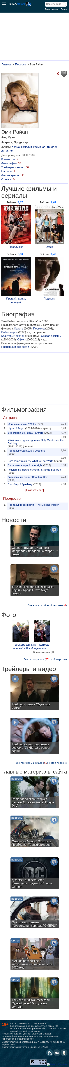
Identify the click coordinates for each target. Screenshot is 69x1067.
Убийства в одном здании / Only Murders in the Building (36, 442)
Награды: (8, 171)
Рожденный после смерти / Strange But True (34, 469)
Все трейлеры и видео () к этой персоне (41, 762)
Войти (64, 9)
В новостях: (9, 159)
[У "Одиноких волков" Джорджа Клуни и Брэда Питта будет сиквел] (34, 580)
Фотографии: (11, 163)
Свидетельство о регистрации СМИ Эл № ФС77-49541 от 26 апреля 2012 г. (33, 1043)
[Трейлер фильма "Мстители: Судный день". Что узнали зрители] (34, 993)
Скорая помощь (51, 335)
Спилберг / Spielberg (20, 484)
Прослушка (16, 246)
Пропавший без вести (15, 346)
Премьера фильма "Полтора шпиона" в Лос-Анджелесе (31, 646)
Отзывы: (8, 179)
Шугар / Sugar (16, 428)
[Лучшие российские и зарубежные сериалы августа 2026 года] (34, 954)
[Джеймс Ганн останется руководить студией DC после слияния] (34, 873)
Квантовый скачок (12, 335)
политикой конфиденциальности (19, 1036)
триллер (52, 146)
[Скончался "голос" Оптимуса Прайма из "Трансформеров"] (34, 832)
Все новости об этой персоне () (47, 605)
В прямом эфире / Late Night (25, 465)
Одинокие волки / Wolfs (22, 423)
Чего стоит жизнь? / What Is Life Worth (30, 460)
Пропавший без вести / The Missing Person (33, 504)
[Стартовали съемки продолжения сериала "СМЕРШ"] (34, 913)
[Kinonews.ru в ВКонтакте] (56, 1052)
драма (16, 146)
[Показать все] (34, 490)
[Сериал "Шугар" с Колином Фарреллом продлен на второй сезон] (34, 541)
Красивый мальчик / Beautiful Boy (27, 476)
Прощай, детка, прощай (16, 300)
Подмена (49, 298)
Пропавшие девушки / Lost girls (26, 450)
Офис (49, 246)
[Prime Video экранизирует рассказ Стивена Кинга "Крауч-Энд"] (34, 792)
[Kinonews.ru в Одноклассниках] (64, 1052)
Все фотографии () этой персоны (45, 659)
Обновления (39, 1023)
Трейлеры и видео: (15, 167)
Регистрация (51, 9)
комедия (26, 146)
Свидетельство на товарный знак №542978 (25, 1047)
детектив (7, 150)
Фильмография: (13, 175)
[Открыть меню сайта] (4, 5)
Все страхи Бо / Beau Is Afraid (25, 432)
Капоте (18, 328)
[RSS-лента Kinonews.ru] (49, 1052)
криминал (39, 146)
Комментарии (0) (43, 652)
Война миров (9, 332)
